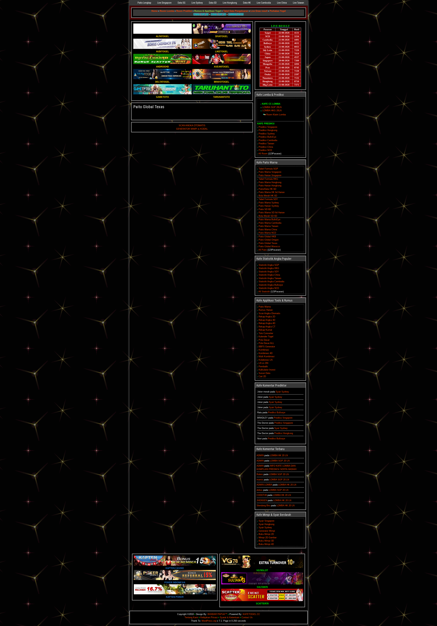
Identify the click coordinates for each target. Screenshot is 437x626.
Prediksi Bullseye (276, 412)
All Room (262, 153)
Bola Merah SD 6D (268, 216)
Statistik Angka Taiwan (270, 278)
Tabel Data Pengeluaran (235, 11)
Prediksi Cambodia (268, 140)
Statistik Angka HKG (269, 268)
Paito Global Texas (148, 106)
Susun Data (264, 373)
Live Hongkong (230, 2)
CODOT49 (262, 495)
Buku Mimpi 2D (266, 534)
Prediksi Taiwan (266, 143)
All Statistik (264, 291)
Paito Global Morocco (269, 246)
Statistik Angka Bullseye (271, 285)
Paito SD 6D (265, 209)
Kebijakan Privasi (209, 617)
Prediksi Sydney (267, 133)
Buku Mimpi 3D (266, 540)
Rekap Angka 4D (267, 323)
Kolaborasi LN (265, 360)
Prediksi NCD (265, 150)
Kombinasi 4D (265, 353)
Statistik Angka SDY (269, 271)
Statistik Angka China (269, 275)
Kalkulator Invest (267, 369)
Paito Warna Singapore (270, 172)
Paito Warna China (268, 229)
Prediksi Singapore (268, 127)
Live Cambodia (264, 2)
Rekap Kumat (265, 330)
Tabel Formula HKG (268, 179)
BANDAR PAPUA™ (217, 614)
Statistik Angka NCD (269, 288)
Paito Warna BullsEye (269, 219)
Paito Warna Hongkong (270, 182)
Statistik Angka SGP (269, 265)
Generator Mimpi (267, 531)
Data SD (213, 2)
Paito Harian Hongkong (270, 185)
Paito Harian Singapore (270, 175)
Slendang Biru (263, 505)
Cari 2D (262, 376)
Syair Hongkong (266, 524)
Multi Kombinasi (266, 356)
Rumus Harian (266, 310)
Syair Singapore (266, 521)
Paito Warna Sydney (269, 202)
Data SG (181, 2)
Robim (260, 474)
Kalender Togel (266, 336)
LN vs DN (263, 363)
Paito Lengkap (144, 2)
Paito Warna (265, 306)
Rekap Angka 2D (267, 316)
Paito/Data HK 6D (267, 189)
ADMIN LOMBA (264, 484)
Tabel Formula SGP (268, 168)
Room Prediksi (184, 11)
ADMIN (260, 455)
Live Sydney (197, 2)
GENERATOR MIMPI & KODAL (192, 129)
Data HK (247, 2)
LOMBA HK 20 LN (279, 455)
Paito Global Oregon (269, 239)
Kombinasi (264, 350)
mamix (260, 479)
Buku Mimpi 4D (266, 544)
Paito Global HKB (267, 236)
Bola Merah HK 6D (268, 195)
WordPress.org (209, 621)
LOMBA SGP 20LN (272, 107)
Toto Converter (266, 333)
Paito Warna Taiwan (268, 226)
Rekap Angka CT (267, 326)
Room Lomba (167, 11)
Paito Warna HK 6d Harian (272, 192)
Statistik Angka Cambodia (271, 281)
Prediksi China (266, 147)
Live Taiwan (298, 2)
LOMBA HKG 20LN (272, 110)
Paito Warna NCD (267, 232)
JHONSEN (262, 500)
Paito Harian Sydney (269, 206)
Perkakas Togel (278, 11)
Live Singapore (164, 2)
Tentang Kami (191, 617)
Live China (282, 2)
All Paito (262, 250)
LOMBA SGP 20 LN (280, 460)
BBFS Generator (267, 346)
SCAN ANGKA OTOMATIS (192, 125)
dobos (260, 490)
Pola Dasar (264, 340)
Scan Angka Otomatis (269, 313)
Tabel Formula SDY (268, 199)
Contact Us (247, 617)
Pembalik (263, 366)
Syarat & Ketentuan (229, 617)
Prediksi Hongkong (268, 130)
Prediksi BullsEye (267, 137)
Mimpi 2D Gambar (268, 537)
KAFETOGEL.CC (251, 614)
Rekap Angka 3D (267, 320)
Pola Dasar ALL (266, 343)
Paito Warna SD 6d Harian (272, 212)
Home (154, 11)
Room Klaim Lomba (276, 114)
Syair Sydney (282, 391)
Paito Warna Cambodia (270, 223)
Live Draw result (258, 11)
